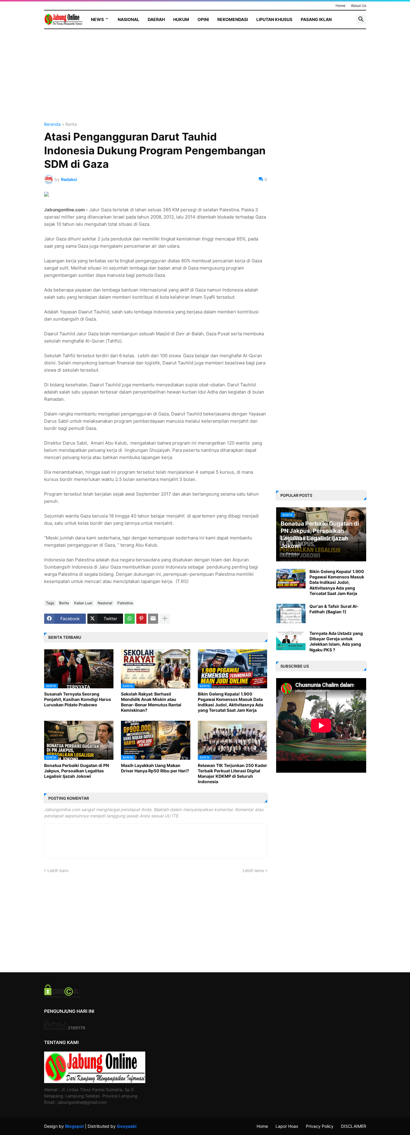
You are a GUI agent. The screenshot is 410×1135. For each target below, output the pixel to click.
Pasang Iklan (316, 19)
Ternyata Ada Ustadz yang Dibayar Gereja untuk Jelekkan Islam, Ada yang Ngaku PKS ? (336, 641)
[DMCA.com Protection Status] (62, 996)
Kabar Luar (83, 603)
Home (340, 5)
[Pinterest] (141, 619)
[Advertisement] (155, 80)
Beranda (52, 124)
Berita (71, 124)
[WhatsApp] (130, 619)
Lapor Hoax (287, 1126)
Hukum (181, 19)
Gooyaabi (127, 1126)
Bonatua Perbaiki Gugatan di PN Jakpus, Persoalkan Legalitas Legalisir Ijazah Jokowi (76, 771)
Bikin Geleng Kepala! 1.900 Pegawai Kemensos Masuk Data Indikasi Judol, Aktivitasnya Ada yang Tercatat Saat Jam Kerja (230, 702)
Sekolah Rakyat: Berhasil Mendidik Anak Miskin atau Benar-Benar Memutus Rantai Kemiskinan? (151, 702)
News (97, 19)
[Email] (153, 619)
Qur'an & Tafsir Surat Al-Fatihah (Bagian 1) (334, 609)
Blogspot (74, 1126)
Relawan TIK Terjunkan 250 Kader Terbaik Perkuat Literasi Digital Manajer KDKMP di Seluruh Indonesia (232, 773)
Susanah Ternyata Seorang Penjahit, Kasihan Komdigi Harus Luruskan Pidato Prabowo (77, 699)
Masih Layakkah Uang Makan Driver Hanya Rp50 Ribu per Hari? (155, 768)
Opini (203, 19)
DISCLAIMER (353, 1126)
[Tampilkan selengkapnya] (165, 619)
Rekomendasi (232, 19)
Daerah (156, 19)
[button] (361, 19)
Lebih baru (57, 870)
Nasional (128, 19)
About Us (358, 5)
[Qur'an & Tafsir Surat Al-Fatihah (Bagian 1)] (291, 613)
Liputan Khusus (274, 19)
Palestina (125, 603)
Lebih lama (253, 870)
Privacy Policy (319, 1126)
